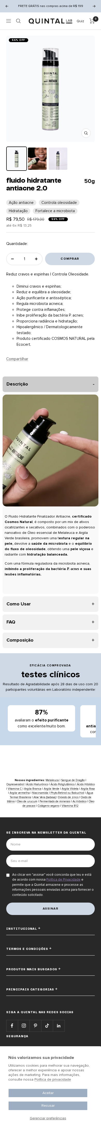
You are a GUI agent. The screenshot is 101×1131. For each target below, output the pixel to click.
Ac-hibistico (79, 801)
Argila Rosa (88, 788)
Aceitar (48, 1093)
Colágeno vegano (48, 805)
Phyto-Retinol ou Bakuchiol (67, 793)
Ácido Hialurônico (37, 784)
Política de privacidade (52, 1079)
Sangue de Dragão (73, 780)
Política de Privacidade (63, 880)
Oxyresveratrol (15, 784)
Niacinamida (40, 793)
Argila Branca (32, 788)
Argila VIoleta (70, 788)
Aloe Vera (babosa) (44, 797)
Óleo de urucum (27, 801)
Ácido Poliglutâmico (63, 784)
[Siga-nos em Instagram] (24, 1026)
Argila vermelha (20, 793)
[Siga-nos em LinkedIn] (58, 1026)
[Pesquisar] (18, 21)
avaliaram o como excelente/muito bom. (41, 718)
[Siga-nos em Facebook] (12, 1026)
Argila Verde (51, 788)
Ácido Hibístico (85, 784)
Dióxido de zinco (68, 797)
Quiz (80, 21)
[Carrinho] (92, 21)
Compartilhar (17, 359)
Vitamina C (15, 788)
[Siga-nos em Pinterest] (35, 1026)
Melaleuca (53, 780)
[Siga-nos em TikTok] (47, 1026)
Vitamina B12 (70, 805)
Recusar (48, 1105)
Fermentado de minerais (55, 801)
